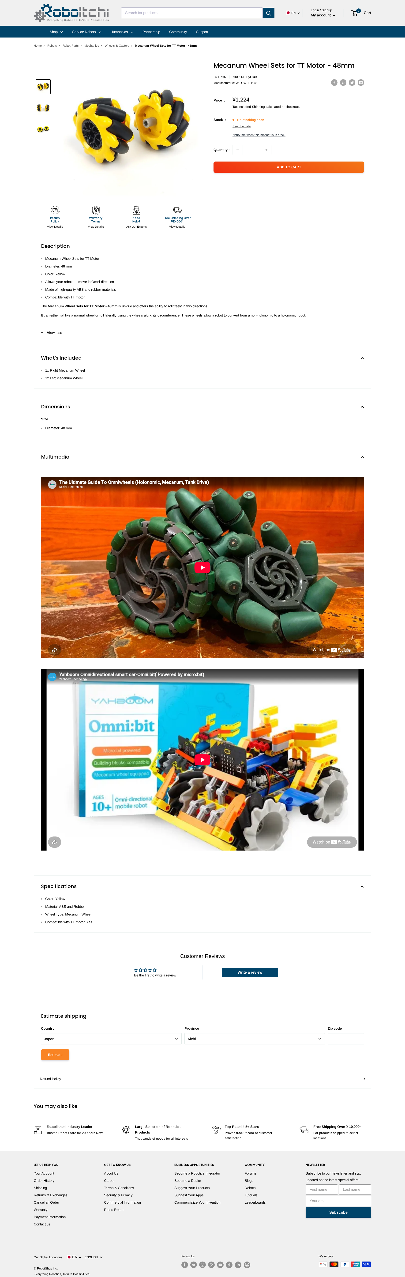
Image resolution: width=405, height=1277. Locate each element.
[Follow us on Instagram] (202, 1265)
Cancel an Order (46, 1202)
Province (191, 1028)
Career (109, 1181)
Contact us (42, 1224)
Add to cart (289, 167)
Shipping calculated (266, 107)
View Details (55, 226)
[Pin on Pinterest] (343, 82)
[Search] (268, 13)
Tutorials (251, 1195)
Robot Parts (71, 45)
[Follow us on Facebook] (184, 1265)
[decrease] (238, 150)
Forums (251, 1173)
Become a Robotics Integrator (197, 1173)
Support (202, 32)
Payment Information (50, 1217)
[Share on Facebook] (334, 82)
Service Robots (84, 32)
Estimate (55, 1055)
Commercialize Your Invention (197, 1202)
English (92, 1257)
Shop (54, 32)
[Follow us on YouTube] (220, 1265)
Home (38, 45)
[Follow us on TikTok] (229, 1265)
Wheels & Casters (117, 45)
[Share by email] (361, 82)
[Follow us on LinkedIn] (238, 1265)
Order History (44, 1181)
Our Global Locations (48, 1257)
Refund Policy (50, 1079)
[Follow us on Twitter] (193, 1265)
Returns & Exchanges (51, 1195)
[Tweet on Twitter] (352, 82)
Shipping (40, 1188)
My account (321, 15)
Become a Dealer (187, 1181)
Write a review (250, 972)
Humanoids (119, 32)
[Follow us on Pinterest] (211, 1265)
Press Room (114, 1210)
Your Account (44, 1173)
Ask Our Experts (136, 226)
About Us (111, 1173)
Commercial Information (122, 1202)
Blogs (249, 1181)
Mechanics (91, 45)
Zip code (335, 1028)
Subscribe (338, 1212)
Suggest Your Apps (189, 1195)
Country (47, 1028)
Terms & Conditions (119, 1188)
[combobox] (192, 13)
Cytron (220, 77)
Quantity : (222, 150)
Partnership (151, 32)
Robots (52, 45)
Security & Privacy (118, 1195)
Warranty (41, 1210)
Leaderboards (255, 1202)
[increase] (266, 150)
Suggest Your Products (192, 1188)
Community (178, 32)
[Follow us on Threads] (247, 1265)
